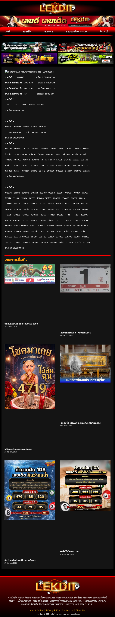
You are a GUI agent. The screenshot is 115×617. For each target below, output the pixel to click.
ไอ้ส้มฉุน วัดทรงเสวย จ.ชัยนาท (18, 449)
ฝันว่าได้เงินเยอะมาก (69, 551)
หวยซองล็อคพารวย (76, 31)
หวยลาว (48, 31)
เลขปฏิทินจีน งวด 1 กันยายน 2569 (75, 332)
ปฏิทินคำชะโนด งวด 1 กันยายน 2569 (21, 323)
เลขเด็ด (27, 31)
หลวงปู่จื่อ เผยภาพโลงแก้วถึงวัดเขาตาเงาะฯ (80, 423)
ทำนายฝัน (105, 31)
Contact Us (68, 610)
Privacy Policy (53, 610)
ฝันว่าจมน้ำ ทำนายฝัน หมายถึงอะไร (20, 560)
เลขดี (7, 31)
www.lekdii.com (73, 614)
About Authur (37, 610)
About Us (80, 610)
